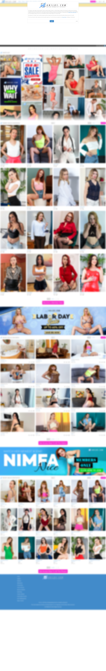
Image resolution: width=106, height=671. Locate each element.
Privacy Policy (64, 17)
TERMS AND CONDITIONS (72, 12)
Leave (77, 21)
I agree (51, 21)
